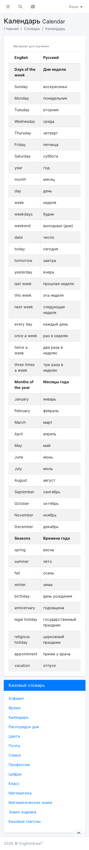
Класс (14, 783)
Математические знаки (30, 802)
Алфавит (16, 698)
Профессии (19, 764)
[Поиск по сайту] (20, 6)
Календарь (55, 28)
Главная (11, 28)
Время (14, 707)
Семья (15, 755)
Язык (74, 6)
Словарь (32, 28)
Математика (20, 793)
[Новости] (33, 6)
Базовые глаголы (25, 821)
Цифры (15, 774)
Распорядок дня (24, 726)
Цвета (14, 736)
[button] (8, 6)
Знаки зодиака (22, 812)
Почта (14, 745)
